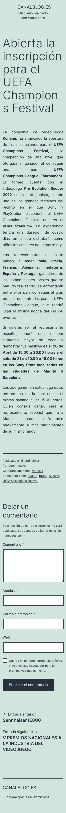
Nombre (10, 590)
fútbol (43, 476)
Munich (9, 419)
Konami (54, 476)
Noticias (37, 471)
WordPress (41, 797)
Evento (32, 476)
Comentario (13, 544)
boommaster (17, 465)
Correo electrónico (19, 614)
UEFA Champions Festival (20, 480)
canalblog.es (34, 7)
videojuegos (52, 132)
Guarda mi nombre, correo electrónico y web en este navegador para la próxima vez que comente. (35, 665)
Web (6, 637)
